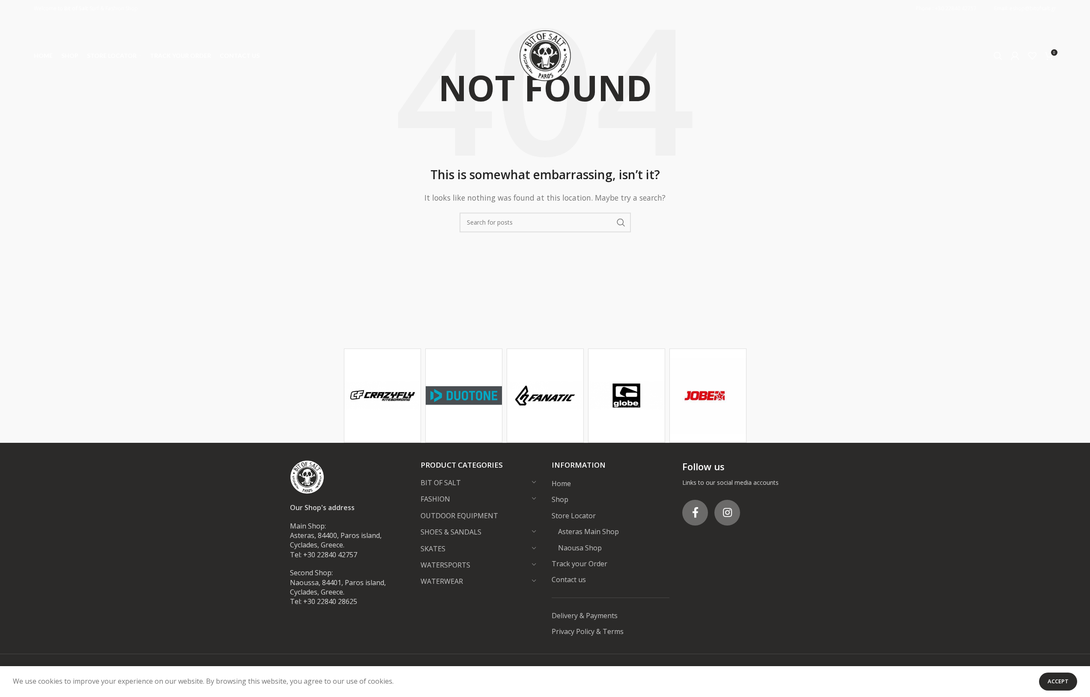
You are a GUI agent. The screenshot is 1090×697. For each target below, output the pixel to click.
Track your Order (579, 563)
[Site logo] (545, 55)
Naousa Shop (580, 548)
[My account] (1015, 55)
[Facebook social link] (695, 513)
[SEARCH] (621, 222)
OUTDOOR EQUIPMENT (459, 515)
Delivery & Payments (585, 615)
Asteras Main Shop (588, 531)
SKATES (433, 548)
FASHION (435, 499)
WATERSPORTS (445, 565)
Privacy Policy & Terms (588, 631)
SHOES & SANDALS (451, 532)
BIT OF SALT (441, 482)
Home (561, 483)
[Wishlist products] (1032, 55)
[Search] (997, 55)
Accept (1058, 681)
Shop (560, 499)
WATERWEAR (442, 581)
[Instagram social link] (727, 513)
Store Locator (574, 515)
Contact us (569, 579)
